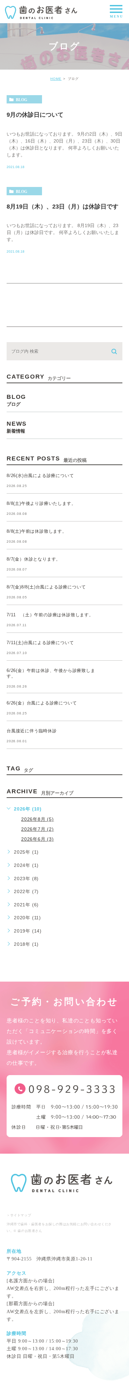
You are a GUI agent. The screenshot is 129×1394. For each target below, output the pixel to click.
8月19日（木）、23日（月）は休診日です (62, 206)
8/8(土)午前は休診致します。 (37, 531)
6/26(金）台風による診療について (42, 703)
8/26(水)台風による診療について (40, 475)
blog (21, 99)
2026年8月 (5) (37, 819)
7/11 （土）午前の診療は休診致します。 (50, 615)
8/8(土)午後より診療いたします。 (41, 503)
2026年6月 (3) (37, 839)
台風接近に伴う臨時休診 (32, 731)
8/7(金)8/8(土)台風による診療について (46, 587)
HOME (56, 79)
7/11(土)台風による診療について (40, 642)
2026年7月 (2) (37, 829)
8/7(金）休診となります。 (34, 559)
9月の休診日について (35, 114)
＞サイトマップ (19, 1215)
